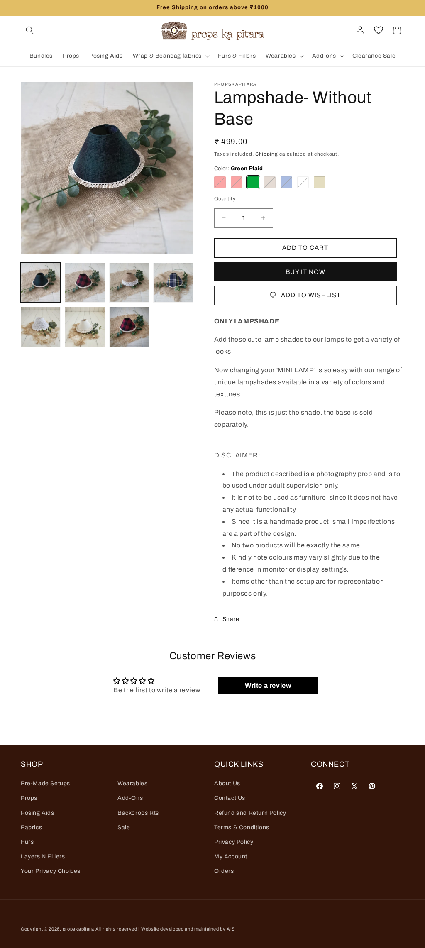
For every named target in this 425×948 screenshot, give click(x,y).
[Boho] (319, 182)
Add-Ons (130, 798)
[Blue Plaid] (286, 182)
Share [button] (230, 619)
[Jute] (270, 182)
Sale (123, 827)
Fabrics (31, 827)
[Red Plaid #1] (220, 182)
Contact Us (229, 798)
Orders (224, 871)
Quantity (225, 199)
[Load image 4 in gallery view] (173, 283)
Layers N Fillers (43, 856)
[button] (30, 30)
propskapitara (78, 928)
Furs (27, 842)
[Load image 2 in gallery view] (85, 283)
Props (29, 798)
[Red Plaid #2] (236, 182)
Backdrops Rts (138, 813)
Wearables (132, 783)
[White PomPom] (303, 182)
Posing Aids (37, 813)
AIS (231, 928)
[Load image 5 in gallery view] (41, 327)
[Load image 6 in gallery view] (85, 327)
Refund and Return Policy (250, 813)
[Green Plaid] (253, 182)
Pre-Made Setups (45, 783)
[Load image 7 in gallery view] (129, 327)
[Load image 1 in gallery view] (41, 283)
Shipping (266, 154)
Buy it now (305, 272)
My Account (230, 856)
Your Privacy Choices (51, 871)
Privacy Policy (233, 842)
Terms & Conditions (241, 827)
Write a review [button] (268, 685)
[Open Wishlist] (378, 30)
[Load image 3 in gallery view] (129, 283)
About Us (227, 783)
